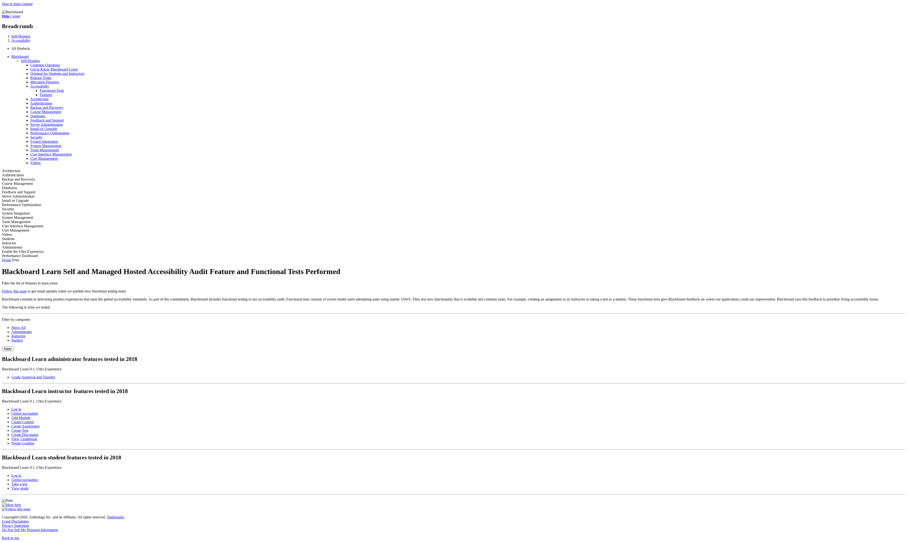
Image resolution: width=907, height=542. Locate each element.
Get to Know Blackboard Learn (54, 69)
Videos (35, 163)
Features (46, 95)
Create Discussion (24, 435)
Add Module (20, 418)
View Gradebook (24, 439)
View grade (20, 488)
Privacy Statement (15, 526)
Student (17, 340)
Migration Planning (44, 82)
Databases (37, 116)
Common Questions (45, 65)
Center (11, 16)
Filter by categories (16, 320)
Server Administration (46, 125)
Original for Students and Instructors (57, 74)
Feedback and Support (47, 120)
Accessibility (20, 40)
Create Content (22, 422)
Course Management (45, 112)
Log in (16, 409)
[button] (458, 49)
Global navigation (24, 413)
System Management (45, 146)
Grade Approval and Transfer (33, 377)
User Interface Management (51, 154)
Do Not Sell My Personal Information (30, 530)
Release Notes (40, 78)
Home (6, 260)
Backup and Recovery (47, 108)
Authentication (41, 103)
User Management (44, 159)
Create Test (19, 430)
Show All (18, 328)
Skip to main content (17, 4)
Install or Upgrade (43, 129)
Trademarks (115, 517)
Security (36, 137)
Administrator (21, 332)
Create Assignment (25, 426)
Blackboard (20, 57)
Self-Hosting (20, 36)
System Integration (44, 142)
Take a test (19, 484)
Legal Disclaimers (15, 521)
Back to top (10, 538)
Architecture (39, 99)
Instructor (18, 336)
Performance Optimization (49, 133)
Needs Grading (22, 443)
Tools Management (44, 150)
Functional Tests (52, 91)
